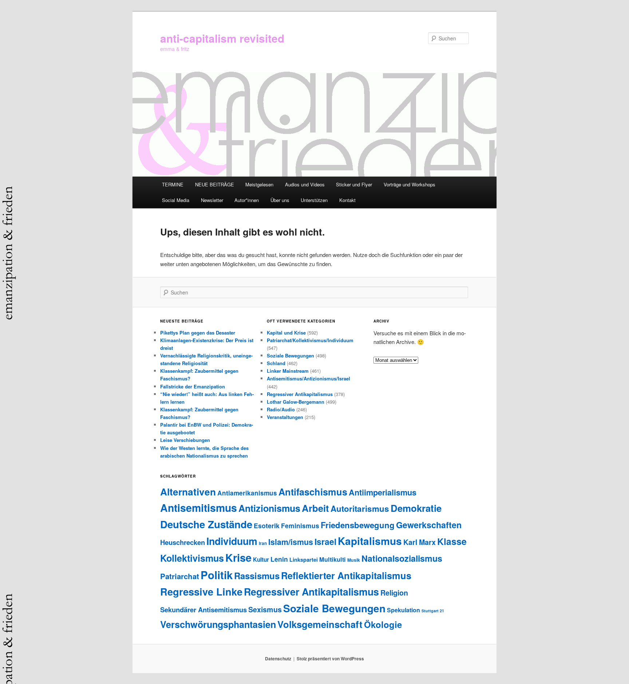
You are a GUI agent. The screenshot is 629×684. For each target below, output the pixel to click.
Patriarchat (179, 576)
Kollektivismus (192, 558)
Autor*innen (246, 200)
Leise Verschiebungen (185, 439)
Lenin (279, 559)
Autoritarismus (360, 508)
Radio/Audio (281, 409)
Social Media (175, 200)
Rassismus (257, 575)
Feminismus (300, 525)
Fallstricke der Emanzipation (192, 386)
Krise (238, 557)
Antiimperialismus (382, 492)
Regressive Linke (201, 591)
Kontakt (347, 200)
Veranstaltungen (285, 417)
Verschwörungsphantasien (218, 624)
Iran (263, 543)
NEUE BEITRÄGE (214, 184)
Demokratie (416, 508)
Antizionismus (269, 508)
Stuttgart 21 (433, 610)
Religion (394, 593)
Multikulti (332, 559)
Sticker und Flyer (354, 184)
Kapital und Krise (286, 332)
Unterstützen (314, 200)
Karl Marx (419, 542)
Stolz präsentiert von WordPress (330, 658)
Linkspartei (303, 559)
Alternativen (188, 491)
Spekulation (403, 610)
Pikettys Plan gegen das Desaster (197, 332)
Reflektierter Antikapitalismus (346, 575)
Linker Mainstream (288, 370)
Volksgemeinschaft (320, 624)
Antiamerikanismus (247, 492)
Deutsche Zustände (206, 524)
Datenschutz (278, 658)
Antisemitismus (198, 507)
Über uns (279, 200)
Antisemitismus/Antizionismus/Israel (308, 378)
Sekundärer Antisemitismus (203, 609)
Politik (217, 574)
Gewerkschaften (429, 525)
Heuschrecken (182, 542)
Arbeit (315, 508)
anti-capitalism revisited (222, 38)
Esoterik (267, 525)
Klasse (452, 541)
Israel (325, 541)
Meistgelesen (259, 184)
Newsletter (212, 200)
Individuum (231, 541)
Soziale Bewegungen (290, 355)
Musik (353, 560)
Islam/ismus (290, 541)
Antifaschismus (312, 491)
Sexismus (265, 609)
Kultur (261, 559)
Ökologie (383, 624)
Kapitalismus (370, 540)
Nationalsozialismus (401, 558)
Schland (276, 363)
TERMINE (172, 184)
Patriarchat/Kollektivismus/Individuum (310, 340)
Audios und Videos (305, 184)
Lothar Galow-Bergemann (295, 401)
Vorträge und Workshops (409, 184)
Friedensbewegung (358, 525)
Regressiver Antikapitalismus (300, 394)
